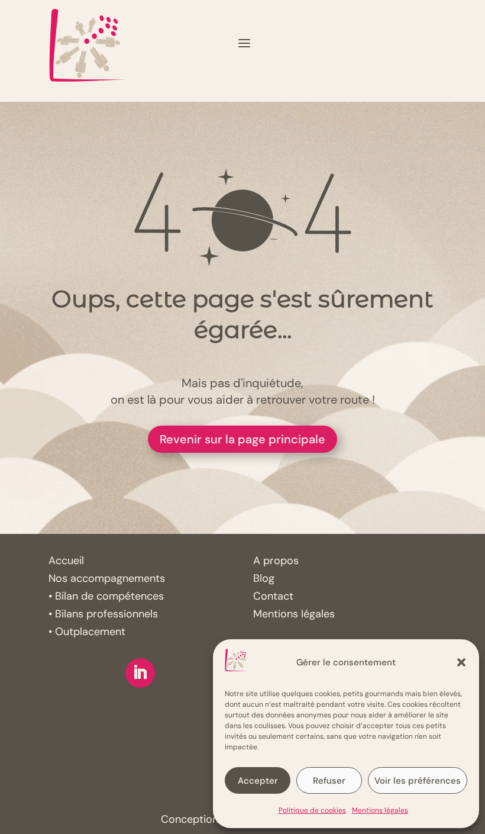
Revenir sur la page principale (242, 439)
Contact (273, 596)
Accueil (66, 560)
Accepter (258, 781)
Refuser (329, 781)
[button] (461, 662)
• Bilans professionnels (103, 614)
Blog (263, 578)
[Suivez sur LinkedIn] (140, 673)
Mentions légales (380, 810)
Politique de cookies (312, 810)
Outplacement (90, 631)
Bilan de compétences (109, 596)
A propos (276, 560)
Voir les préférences (417, 781)
